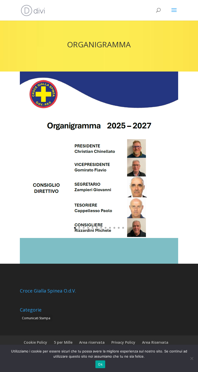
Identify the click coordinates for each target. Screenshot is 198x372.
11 (119, 228)
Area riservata (92, 342)
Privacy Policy (123, 342)
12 (123, 228)
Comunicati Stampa (36, 318)
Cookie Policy (35, 342)
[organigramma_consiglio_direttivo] (99, 236)
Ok (100, 364)
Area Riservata (155, 342)
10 (114, 228)
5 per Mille (63, 342)
